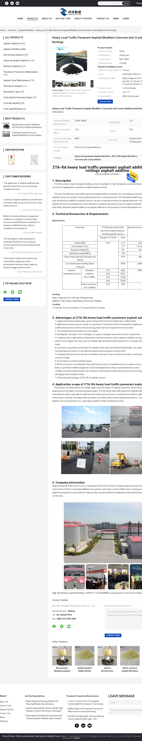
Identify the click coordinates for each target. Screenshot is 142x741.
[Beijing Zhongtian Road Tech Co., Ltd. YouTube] (17, 3)
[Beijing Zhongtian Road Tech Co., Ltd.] (71, 12)
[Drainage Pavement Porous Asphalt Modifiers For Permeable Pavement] (6, 134)
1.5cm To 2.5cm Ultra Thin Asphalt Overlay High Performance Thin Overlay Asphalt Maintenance (85, 703)
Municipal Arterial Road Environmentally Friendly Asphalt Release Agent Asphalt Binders (44, 717)
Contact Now (105, 101)
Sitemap (4, 721)
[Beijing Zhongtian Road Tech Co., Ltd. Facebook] (6, 3)
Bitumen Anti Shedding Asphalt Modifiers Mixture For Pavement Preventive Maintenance (62, 669)
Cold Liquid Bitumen (13, 109)
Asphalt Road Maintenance (16, 80)
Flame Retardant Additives (16, 60)
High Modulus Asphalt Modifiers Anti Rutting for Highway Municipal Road (27, 127)
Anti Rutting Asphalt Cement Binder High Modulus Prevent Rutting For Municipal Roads (44, 710)
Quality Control (83, 18)
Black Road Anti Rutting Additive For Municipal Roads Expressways (42, 702)
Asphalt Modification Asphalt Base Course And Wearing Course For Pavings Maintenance (107, 669)
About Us (47, 18)
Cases (126, 18)
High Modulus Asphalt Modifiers (71, 593)
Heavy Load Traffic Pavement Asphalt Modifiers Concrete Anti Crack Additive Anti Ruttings (71, 93)
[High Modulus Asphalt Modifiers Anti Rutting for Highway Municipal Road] (6, 126)
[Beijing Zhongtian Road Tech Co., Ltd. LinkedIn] (12, 3)
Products (32, 18)
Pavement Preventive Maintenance (20, 72)
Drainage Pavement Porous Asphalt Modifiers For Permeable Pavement (26, 135)
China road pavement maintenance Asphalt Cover (38, 736)
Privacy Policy (8, 736)
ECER (77, 738)
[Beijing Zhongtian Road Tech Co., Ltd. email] (6, 292)
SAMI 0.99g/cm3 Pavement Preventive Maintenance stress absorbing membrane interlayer (85, 710)
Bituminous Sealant (12, 86)
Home (20, 18)
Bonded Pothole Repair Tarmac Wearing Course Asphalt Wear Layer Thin (86, 717)
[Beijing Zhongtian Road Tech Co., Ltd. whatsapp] (14, 292)
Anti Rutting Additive (13, 55)
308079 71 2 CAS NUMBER (97, 593)
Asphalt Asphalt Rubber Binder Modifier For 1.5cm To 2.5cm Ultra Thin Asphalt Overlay (84, 669)
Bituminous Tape (11, 91)
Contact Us (103, 18)
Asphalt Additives (12, 43)
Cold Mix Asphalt (11, 103)
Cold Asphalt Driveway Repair (17, 97)
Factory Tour (63, 18)
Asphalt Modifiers (26, 30)
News (116, 18)
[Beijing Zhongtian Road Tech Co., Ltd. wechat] (21, 292)
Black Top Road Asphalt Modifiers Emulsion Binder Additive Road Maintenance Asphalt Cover (130, 669)
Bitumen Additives (12, 66)
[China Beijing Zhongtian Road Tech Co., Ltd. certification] (11, 160)
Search (126, 3)
